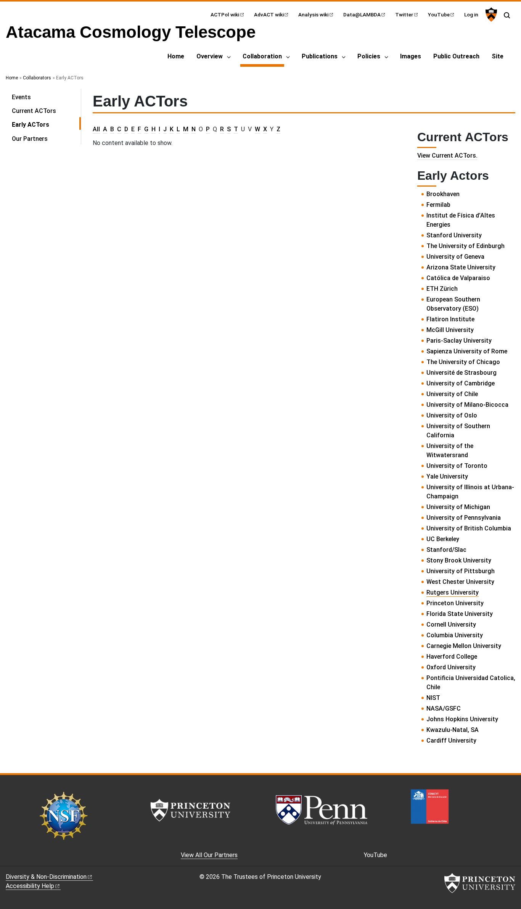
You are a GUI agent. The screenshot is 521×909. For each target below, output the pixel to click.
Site (497, 56)
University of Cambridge (460, 383)
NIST (433, 697)
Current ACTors (34, 110)
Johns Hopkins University (462, 719)
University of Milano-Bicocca (467, 404)
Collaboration (263, 56)
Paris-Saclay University (459, 340)
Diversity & (46, 876)
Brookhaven (443, 194)
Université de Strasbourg (461, 372)
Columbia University (454, 635)
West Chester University (460, 581)
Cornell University (451, 624)
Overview (209, 56)
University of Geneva (455, 256)
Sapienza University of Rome (466, 351)
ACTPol (225, 14)
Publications (320, 56)
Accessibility (30, 886)
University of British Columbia (468, 528)
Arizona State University (460, 267)
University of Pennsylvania (463, 517)
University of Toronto (456, 465)
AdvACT (269, 14)
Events (21, 97)
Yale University (447, 476)
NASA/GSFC (443, 708)
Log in (471, 14)
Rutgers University (452, 592)
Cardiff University (451, 740)
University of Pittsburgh (460, 571)
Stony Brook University (458, 560)
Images (410, 56)
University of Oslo (451, 415)
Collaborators (37, 78)
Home (175, 56)
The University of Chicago (463, 362)
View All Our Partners (209, 855)
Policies (368, 56)
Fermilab (438, 204)
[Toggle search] (507, 15)
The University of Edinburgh (465, 246)
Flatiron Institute (450, 319)
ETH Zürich (442, 288)
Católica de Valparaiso (458, 278)
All (96, 129)
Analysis (313, 14)
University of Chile (452, 394)
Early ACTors (46, 124)
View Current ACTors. (447, 155)
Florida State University (459, 613)
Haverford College (451, 656)
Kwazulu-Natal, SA (452, 729)
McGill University (450, 330)
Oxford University (451, 667)
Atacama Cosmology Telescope (131, 32)
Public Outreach (456, 56)
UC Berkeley (442, 539)
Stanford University (454, 235)
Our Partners (30, 138)
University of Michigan (458, 507)
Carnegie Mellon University (463, 646)
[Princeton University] (490, 14)
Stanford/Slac (446, 549)
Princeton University (455, 603)
